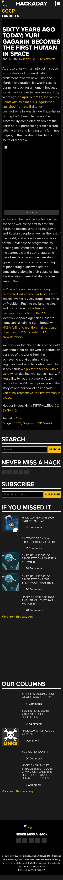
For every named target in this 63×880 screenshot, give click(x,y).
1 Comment (32, 740)
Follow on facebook (4, 472)
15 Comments (33, 548)
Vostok (48, 423)
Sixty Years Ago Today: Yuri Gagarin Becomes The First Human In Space (31, 41)
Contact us (26, 472)
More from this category (17, 616)
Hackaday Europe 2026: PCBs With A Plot (38, 519)
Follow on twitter (9, 472)
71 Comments (33, 704)
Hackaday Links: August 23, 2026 (39, 732)
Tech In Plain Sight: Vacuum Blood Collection (35, 714)
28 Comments (34, 610)
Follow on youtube (15, 472)
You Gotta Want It (35, 751)
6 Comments (33, 785)
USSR (38, 423)
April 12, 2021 (10, 59)
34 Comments (33, 724)
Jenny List (29, 59)
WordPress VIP (38, 870)
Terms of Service (18, 863)
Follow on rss (21, 472)
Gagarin (28, 423)
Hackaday (31, 3)
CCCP (17, 423)
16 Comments (46, 59)
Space (20, 418)
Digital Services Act (36, 863)
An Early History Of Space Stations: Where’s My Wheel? (39, 558)
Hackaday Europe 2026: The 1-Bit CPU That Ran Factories (38, 600)
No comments (33, 527)
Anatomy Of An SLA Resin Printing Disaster (38, 540)
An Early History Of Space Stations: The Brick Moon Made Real (38, 579)
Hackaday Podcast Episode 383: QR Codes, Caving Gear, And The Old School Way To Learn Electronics (37, 772)
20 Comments (34, 589)
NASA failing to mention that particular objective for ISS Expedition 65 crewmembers (30, 332)
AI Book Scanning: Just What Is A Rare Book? (38, 695)
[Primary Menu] (58, 3)
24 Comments (33, 568)
